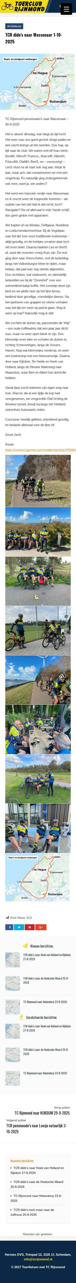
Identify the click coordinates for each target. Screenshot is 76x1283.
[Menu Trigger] (66, 9)
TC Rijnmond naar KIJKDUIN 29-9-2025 (42, 1113)
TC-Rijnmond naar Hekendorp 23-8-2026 (45, 1002)
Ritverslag (14, 26)
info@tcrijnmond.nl (38, 1259)
